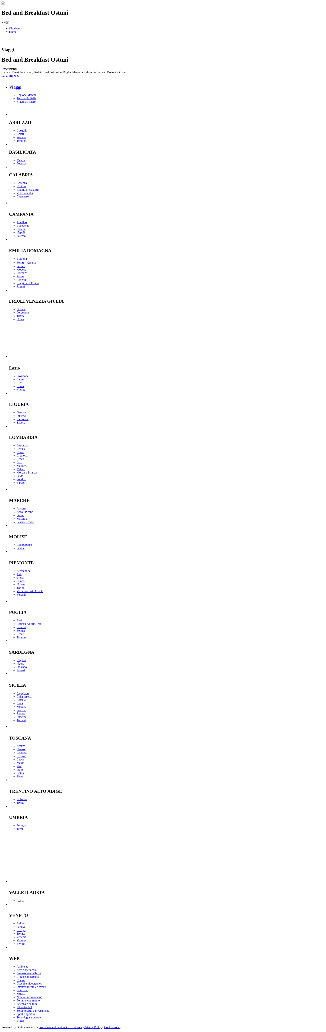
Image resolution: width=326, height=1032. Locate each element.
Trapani (21, 720)
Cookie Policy (112, 1027)
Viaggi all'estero (26, 101)
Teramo (21, 140)
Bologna (22, 258)
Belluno (21, 923)
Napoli (21, 232)
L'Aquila (22, 130)
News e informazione (29, 997)
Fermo (20, 515)
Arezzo (21, 745)
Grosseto (22, 752)
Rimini (21, 286)
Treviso (21, 933)
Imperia (21, 415)
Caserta (21, 229)
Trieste (21, 315)
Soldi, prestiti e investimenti (33, 1010)
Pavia (20, 475)
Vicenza (21, 940)
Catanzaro (23, 196)
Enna (20, 703)
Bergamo (22, 445)
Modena (21, 269)
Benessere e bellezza (29, 973)
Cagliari (21, 660)
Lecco (20, 459)
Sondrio (21, 479)
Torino (21, 587)
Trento (20, 802)
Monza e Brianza (27, 472)
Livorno (21, 756)
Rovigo (21, 930)
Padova (21, 926)
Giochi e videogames (29, 983)
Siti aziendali (24, 1007)
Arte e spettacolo (27, 970)
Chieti (20, 133)
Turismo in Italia (26, 98)
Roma (20, 386)
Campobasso (24, 544)
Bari (19, 620)
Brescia (21, 448)
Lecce (20, 634)
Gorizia (21, 309)
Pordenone (23, 312)
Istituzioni (22, 990)
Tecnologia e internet (29, 1017)
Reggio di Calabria (28, 189)
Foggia (21, 630)
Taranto (21, 637)
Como (20, 452)
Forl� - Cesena (26, 262)
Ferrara (21, 266)
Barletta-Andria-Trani (29, 623)
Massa (20, 762)
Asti (19, 574)
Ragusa (21, 713)
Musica (21, 993)
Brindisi (21, 627)
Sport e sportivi (26, 1014)
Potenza (21, 163)
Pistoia (21, 773)
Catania (21, 700)
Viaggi (15, 87)
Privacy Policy (93, 1027)
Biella (20, 577)
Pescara (21, 137)
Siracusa (22, 716)
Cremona (22, 455)
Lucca (20, 759)
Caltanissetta (24, 696)
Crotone (21, 186)
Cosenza (22, 182)
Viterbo (21, 389)
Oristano (22, 667)
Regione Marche (26, 94)
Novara (21, 584)
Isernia (21, 548)
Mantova (22, 465)
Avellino (22, 222)
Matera (21, 160)
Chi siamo (15, 28)
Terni (20, 828)
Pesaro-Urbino (25, 522)
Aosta (20, 900)
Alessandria (24, 570)
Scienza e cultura (27, 1003)
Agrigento (23, 693)
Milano (21, 469)
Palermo (21, 710)
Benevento (23, 225)
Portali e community (29, 1000)
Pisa (19, 766)
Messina (21, 706)
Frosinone (22, 376)
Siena (20, 776)
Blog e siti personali (28, 976)
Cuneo (21, 581)
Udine (20, 319)
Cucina (21, 980)
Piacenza (22, 273)
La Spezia (22, 419)
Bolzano (22, 799)
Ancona (21, 508)
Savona (21, 422)
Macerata (22, 518)
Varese (21, 482)
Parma (20, 276)
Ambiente (22, 966)
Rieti (19, 382)
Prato (20, 769)
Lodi (19, 462)
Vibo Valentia (25, 193)
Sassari (21, 670)
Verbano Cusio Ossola (30, 591)
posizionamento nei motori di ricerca (60, 1027)
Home (12, 31)
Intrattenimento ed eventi (31, 986)
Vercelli (21, 594)
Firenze (21, 749)
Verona (21, 943)
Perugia (21, 825)
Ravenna (22, 279)
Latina (20, 379)
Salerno (21, 235)
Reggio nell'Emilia (28, 283)
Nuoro (20, 663)
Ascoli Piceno (25, 511)
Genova (21, 412)
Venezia (21, 937)
